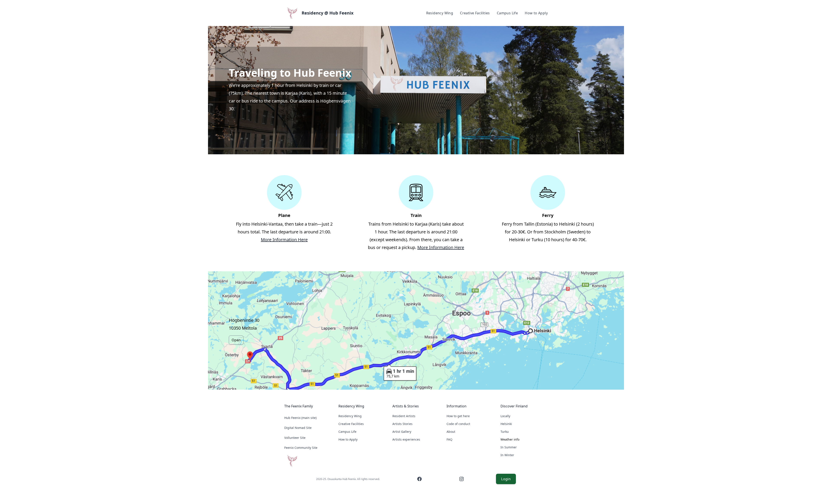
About (451, 432)
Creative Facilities (475, 13)
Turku (504, 432)
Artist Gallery (401, 432)
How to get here (458, 416)
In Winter (507, 455)
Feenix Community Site (300, 448)
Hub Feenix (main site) (300, 418)
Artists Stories (402, 424)
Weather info (509, 439)
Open (236, 340)
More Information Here (284, 239)
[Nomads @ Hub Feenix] (308, 460)
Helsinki (506, 424)
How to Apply (536, 13)
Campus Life (507, 13)
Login (506, 479)
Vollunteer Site (295, 438)
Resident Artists (403, 416)
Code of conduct (458, 424)
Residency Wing (439, 13)
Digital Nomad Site (298, 428)
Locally (505, 416)
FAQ (449, 439)
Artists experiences (406, 439)
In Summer (508, 447)
